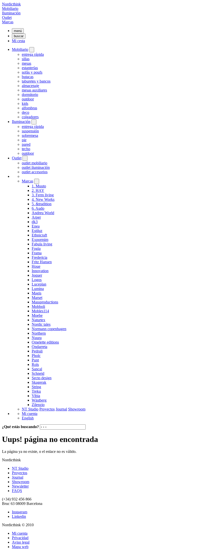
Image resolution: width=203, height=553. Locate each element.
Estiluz (37, 231)
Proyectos (47, 409)
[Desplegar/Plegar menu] (31, 49)
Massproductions (45, 302)
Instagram (19, 512)
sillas (25, 59)
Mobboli (38, 306)
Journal (61, 409)
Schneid (38, 373)
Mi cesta (18, 41)
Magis (36, 293)
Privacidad (20, 538)
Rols (35, 364)
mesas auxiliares (34, 90)
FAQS (17, 491)
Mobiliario (10, 8)
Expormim (40, 239)
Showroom (76, 409)
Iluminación (11, 13)
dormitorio (30, 94)
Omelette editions (45, 342)
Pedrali (37, 351)
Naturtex (38, 320)
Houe (36, 266)
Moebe (37, 315)
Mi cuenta (29, 413)
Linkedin (19, 516)
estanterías (30, 68)
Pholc (36, 355)
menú (18, 31)
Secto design (41, 378)
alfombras (29, 108)
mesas (26, 63)
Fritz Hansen (42, 262)
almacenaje (30, 86)
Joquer (37, 275)
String (36, 387)
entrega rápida (33, 54)
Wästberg (39, 400)
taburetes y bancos (36, 81)
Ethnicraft (39, 235)
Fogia (36, 248)
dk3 (35, 222)
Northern (39, 333)
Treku (36, 391)
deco (25, 112)
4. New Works (43, 199)
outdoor (28, 99)
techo (26, 149)
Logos (37, 280)
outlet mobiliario (34, 163)
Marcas (7, 22)
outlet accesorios (35, 172)
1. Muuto (39, 186)
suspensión (30, 131)
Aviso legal (20, 542)
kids (25, 103)
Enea (36, 226)
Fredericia (39, 257)
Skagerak (39, 382)
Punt (35, 360)
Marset (37, 297)
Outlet (7, 17)
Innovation (40, 271)
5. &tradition (41, 204)
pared (26, 144)
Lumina (38, 289)
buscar (19, 36)
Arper (36, 217)
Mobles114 (40, 311)
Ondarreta (39, 347)
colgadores (30, 117)
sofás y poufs (32, 72)
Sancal (37, 369)
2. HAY (38, 190)
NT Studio (30, 409)
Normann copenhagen (49, 329)
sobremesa (30, 135)
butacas (27, 77)
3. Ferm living (43, 195)
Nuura (37, 338)
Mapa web (20, 547)
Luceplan (39, 284)
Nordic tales (41, 324)
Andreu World (43, 213)
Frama (37, 253)
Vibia (36, 396)
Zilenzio (38, 405)
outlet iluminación (36, 167)
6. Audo (38, 208)
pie (24, 140)
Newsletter (20, 486)
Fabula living (42, 244)
